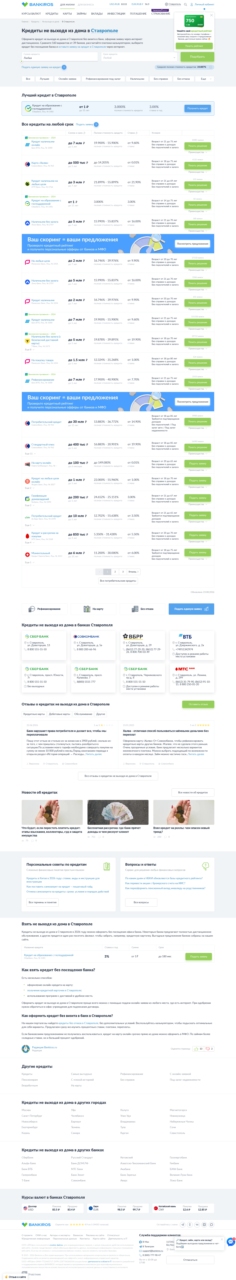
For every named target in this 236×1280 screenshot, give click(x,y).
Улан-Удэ (125, 1116)
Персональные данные (65, 1238)
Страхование (160, 14)
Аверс (123, 1180)
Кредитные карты (34, 714)
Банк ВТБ (27, 1169)
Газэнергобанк (178, 1157)
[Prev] (25, 744)
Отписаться (113, 1235)
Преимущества (196, 152)
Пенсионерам (30, 1080)
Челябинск (77, 1116)
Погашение (138, 14)
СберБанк (27, 1157)
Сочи (173, 1127)
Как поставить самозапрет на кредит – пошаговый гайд (59, 886)
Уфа (73, 1110)
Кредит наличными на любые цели (44, 183)
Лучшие (44, 79)
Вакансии (78, 1235)
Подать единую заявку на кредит (41, 67)
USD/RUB (114, 4)
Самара (75, 1133)
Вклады (97, 14)
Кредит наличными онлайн (42, 143)
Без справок (161, 79)
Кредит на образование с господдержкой (46, 202)
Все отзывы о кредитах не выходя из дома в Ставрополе (118, 776)
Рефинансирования (131, 1074)
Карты (67, 14)
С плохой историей (82, 1080)
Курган (124, 1133)
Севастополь (177, 1133)
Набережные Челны (182, 1121)
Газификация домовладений (40, 497)
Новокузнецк (177, 1116)
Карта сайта (99, 1238)
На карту (76, 1085)
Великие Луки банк (181, 1175)
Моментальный (40, 553)
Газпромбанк (29, 1175)
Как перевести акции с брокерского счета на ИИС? (155, 883)
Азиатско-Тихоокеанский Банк (138, 1163)
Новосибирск (29, 1121)
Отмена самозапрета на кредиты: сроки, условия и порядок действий (67, 891)
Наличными (137, 79)
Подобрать (197, 56)
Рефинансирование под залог (103, 79)
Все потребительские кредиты (118, 581)
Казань (26, 1133)
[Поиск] (185, 4)
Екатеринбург (30, 1127)
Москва (26, 1110)
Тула (123, 1127)
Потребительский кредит (46, 422)
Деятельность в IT (117, 1238)
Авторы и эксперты (60, 1235)
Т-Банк (26, 1180)
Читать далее (94, 754)
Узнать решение (197, 146)
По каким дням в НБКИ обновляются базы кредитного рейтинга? (164, 878)
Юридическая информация (36, 1238)
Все (28, 79)
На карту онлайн (41, 463)
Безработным (30, 1085)
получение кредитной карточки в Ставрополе (54, 990)
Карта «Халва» (39, 163)
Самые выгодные (81, 1074)
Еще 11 (29, 454)
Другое (100, 714)
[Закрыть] (211, 15)
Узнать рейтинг (194, 46)
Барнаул (76, 1121)
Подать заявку (84, 124)
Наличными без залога (44, 222)
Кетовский (126, 1157)
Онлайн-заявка (67, 79)
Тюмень (75, 1127)
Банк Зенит (77, 1175)
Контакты (85, 1238)
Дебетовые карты (59, 714)
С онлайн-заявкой (180, 1074)
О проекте (27, 1235)
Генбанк (174, 1163)
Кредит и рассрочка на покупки (44, 535)
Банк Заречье (128, 1175)
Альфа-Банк (29, 1163)
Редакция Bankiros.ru (44, 1047)
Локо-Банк (176, 1180)
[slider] (21, 61)
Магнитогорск (178, 1110)
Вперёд (132, 572)
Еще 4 (28, 543)
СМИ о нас (41, 1235)
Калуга (124, 1110)
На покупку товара (42, 360)
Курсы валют (31, 14)
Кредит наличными (42, 300)
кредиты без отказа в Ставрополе (78, 1023)
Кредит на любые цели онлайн (45, 480)
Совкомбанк (78, 1180)
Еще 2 (28, 488)
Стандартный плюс (43, 444)
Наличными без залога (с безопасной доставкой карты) (46, 340)
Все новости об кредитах (193, 792)
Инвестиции (116, 14)
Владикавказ (127, 1121)
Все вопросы (141, 902)
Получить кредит (198, 108)
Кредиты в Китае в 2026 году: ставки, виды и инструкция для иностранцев (63, 880)
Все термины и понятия (43, 902)
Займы (81, 14)
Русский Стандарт (82, 1157)
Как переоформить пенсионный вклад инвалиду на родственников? (165, 888)
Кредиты (52, 14)
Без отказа (183, 79)
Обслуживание (83, 714)
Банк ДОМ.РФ (79, 1163)
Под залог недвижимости (185, 1080)
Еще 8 (28, 350)
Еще (203, 79)
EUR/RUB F (137, 4)
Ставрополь (175, 4)
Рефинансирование (42, 380)
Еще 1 (28, 525)
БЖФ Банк (176, 1169)
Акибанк (125, 1169)
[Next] (211, 744)
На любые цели (40, 261)
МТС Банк (77, 1169)
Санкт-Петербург (32, 1116)
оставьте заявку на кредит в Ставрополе (82, 47)
